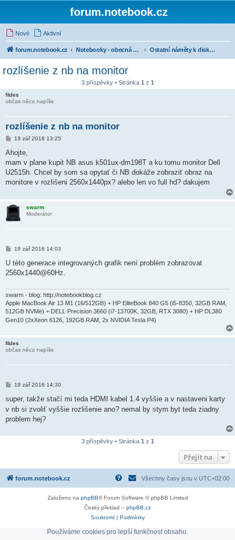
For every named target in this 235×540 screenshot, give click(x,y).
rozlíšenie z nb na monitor (65, 70)
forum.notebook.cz (119, 12)
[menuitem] (17, 33)
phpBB (89, 498)
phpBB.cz (138, 508)
